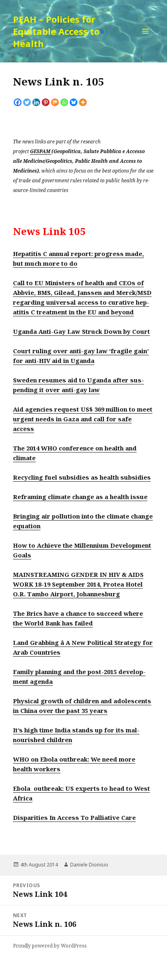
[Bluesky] (73, 102)
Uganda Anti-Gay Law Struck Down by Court (81, 331)
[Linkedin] (36, 102)
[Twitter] (27, 102)
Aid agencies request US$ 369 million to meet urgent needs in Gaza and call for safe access (82, 419)
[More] (83, 102)
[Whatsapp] (64, 102)
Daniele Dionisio (89, 864)
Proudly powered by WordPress (50, 945)
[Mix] (55, 102)
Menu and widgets (145, 39)
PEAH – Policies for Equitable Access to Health (56, 31)
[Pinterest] (45, 102)
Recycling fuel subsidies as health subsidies (82, 477)
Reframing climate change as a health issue (80, 497)
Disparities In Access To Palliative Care (74, 817)
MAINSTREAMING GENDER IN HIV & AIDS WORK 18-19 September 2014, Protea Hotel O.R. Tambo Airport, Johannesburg (78, 584)
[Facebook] (17, 102)
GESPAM (40, 151)
